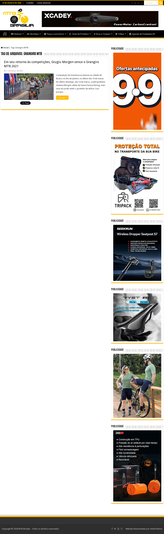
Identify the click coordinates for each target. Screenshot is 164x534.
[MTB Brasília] (18, 17)
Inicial (6, 47)
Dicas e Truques (103, 34)
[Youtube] (138, 3)
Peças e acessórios (55, 34)
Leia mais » (62, 97)
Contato (30, 3)
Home (5, 33)
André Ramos (156, 529)
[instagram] (141, 3)
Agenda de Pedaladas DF (143, 34)
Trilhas (121, 34)
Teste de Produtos (80, 34)
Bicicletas (34, 34)
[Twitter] (135, 3)
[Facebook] (132, 3)
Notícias (18, 34)
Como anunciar (44, 3)
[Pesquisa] (160, 2)
